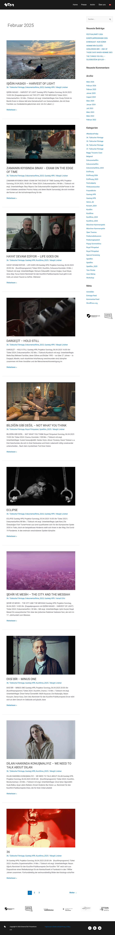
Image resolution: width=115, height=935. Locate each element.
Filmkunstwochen (93, 187)
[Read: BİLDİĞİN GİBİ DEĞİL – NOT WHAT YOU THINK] (41, 401)
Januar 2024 (90, 105)
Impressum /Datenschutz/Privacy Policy (57, 926)
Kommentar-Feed (92, 299)
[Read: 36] (41, 828)
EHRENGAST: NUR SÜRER (96, 42)
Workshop (90, 278)
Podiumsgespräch (93, 240)
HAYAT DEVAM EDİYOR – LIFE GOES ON (33, 256)
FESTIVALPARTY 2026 (94, 34)
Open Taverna (91, 232)
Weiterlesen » (12, 109)
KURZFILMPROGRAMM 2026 (97, 38)
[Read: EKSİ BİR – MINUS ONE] (41, 655)
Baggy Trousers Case (94, 153)
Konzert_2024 (91, 206)
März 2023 (90, 112)
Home (75, 5)
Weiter (73, 893)
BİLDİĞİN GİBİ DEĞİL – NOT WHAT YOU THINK (36, 425)
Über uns (102, 5)
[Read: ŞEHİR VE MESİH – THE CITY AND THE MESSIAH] (41, 570)
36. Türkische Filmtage (15, 87)
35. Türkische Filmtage (94, 141)
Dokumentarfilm (92, 160)
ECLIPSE (12, 510)
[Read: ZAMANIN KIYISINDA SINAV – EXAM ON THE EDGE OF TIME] (41, 144)
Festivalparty (91, 183)
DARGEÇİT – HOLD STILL (23, 341)
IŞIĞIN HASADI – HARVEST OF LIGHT (31, 83)
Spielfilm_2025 (45, 429)
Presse (83, 5)
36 (8, 852)
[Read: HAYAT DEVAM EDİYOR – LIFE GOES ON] (41, 232)
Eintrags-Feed (91, 296)
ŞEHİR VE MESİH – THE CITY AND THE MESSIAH (38, 594)
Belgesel (89, 156)
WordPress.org (91, 303)
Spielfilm (89, 259)
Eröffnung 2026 (92, 175)
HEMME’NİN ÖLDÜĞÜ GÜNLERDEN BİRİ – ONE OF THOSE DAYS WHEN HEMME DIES (99, 49)
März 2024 (90, 101)
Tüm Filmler (90, 270)
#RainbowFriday (92, 134)
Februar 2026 (91, 86)
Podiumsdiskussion (93, 236)
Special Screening (93, 255)
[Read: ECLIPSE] (41, 486)
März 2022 (90, 116)
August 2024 (91, 97)
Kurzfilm (89, 210)
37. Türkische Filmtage (94, 149)
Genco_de (90, 202)
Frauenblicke (91, 191)
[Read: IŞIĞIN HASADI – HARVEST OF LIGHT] (41, 59)
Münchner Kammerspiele (95, 225)
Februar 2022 (91, 120)
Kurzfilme (89, 213)
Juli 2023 (89, 108)
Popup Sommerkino (93, 244)
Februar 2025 (91, 89)
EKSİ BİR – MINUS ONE (21, 679)
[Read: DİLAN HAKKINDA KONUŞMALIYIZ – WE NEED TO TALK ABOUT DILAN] (41, 740)
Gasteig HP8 (49, 87)
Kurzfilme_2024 (92, 217)
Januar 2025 (90, 93)
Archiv (92, 5)
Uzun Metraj (90, 274)
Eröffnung (90, 172)
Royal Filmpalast (32, 429)
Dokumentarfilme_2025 (34, 87)
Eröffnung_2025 (92, 179)
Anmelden (90, 292)
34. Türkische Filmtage (94, 138)
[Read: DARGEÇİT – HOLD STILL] (41, 317)
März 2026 (90, 82)
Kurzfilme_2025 (42, 260)
